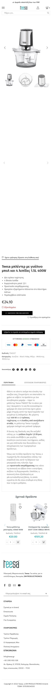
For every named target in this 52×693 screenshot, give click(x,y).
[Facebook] (5, 585)
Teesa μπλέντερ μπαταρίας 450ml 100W (13, 528)
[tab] (8, 382)
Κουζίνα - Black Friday (20, 357)
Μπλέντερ (6, 359)
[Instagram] (9, 585)
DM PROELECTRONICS (34, 684)
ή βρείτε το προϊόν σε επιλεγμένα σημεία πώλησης (23, 332)
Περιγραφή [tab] (9, 382)
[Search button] (48, 13)
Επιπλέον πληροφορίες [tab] (35, 382)
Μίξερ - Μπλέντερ (37, 357)
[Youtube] (19, 585)
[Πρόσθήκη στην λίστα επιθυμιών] (20, 506)
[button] (5, 48)
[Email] (14, 585)
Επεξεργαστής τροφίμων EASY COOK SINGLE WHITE (39, 528)
